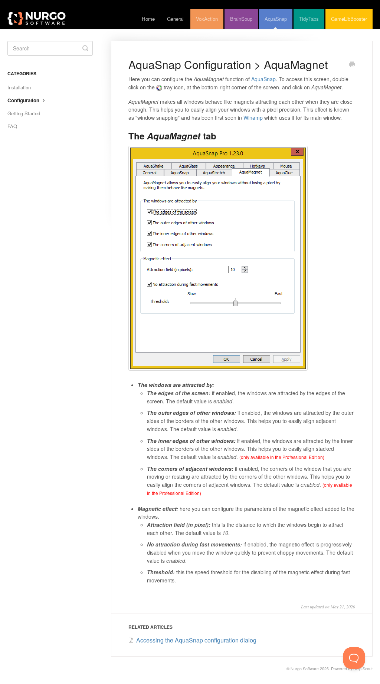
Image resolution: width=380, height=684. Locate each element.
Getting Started (23, 113)
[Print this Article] (352, 65)
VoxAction (207, 18)
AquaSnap (276, 18)
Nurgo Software (305, 668)
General (175, 18)
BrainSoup (241, 18)
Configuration (24, 100)
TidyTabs (309, 18)
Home (148, 18)
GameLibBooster (349, 18)
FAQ (12, 126)
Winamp (253, 117)
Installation (19, 87)
